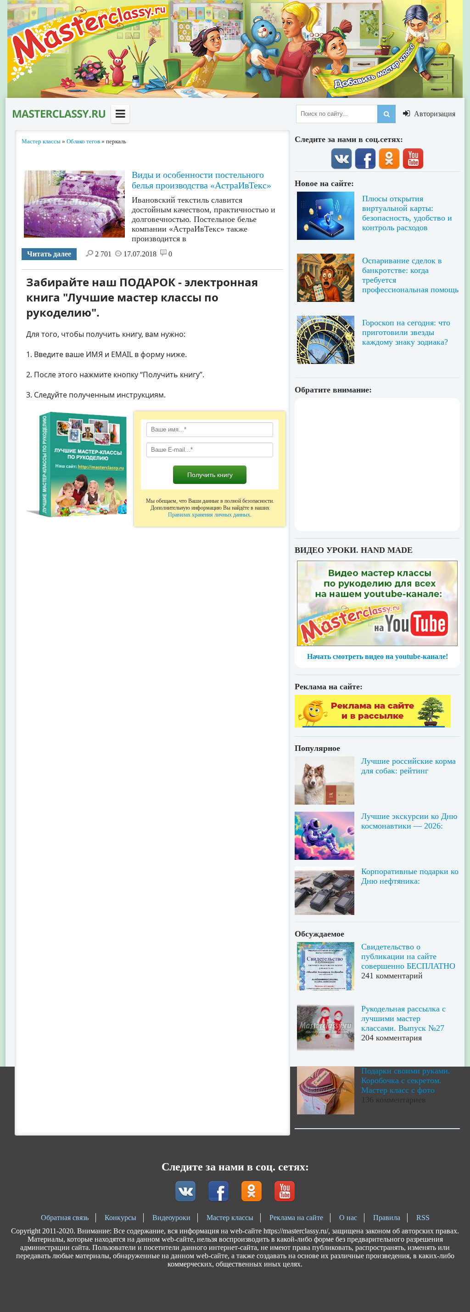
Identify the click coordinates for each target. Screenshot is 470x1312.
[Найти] (386, 114)
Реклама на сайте (296, 1217)
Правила (386, 1217)
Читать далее (49, 254)
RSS (423, 1217)
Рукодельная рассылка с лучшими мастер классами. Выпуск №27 (403, 1018)
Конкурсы (120, 1217)
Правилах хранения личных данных (209, 514)
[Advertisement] (377, 464)
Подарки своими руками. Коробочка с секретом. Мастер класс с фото (405, 1080)
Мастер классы (230, 1217)
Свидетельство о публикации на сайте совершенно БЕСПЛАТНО (408, 956)
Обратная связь (65, 1217)
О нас (348, 1217)
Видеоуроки (171, 1217)
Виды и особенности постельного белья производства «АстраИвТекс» (201, 180)
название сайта (58, 114)
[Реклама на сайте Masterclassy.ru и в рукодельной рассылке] (373, 725)
